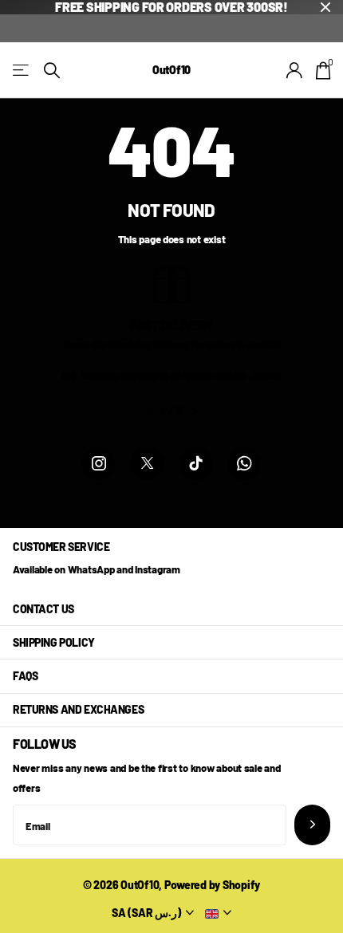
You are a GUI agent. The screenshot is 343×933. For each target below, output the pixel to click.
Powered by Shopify (212, 885)
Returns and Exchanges (78, 709)
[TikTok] (195, 463)
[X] (147, 463)
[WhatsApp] (244, 463)
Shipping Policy (54, 642)
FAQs (25, 676)
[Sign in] (294, 70)
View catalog (22, 70)
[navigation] (149, 411)
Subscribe (312, 825)
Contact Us (43, 609)
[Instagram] (98, 463)
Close (325, 7)
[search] (52, 71)
